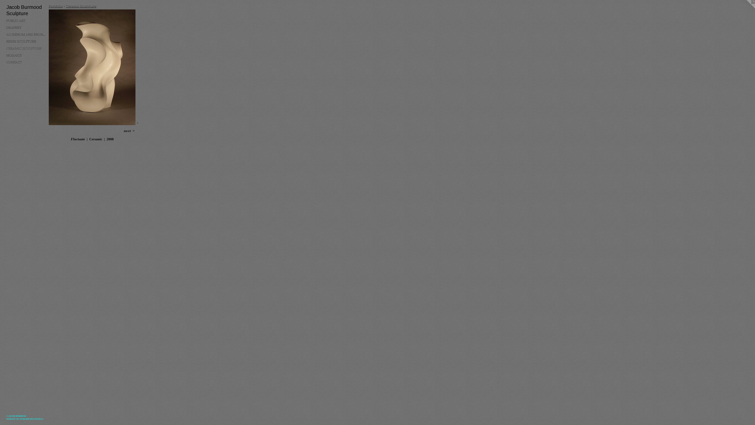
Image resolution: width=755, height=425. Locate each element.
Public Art (15, 20)
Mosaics (14, 55)
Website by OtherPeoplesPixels (24, 419)
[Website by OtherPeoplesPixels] (747, 8)
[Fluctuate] (92, 67)
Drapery (13, 27)
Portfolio (56, 6)
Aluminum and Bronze (26, 34)
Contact (14, 62)
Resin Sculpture (21, 41)
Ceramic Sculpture (23, 48)
